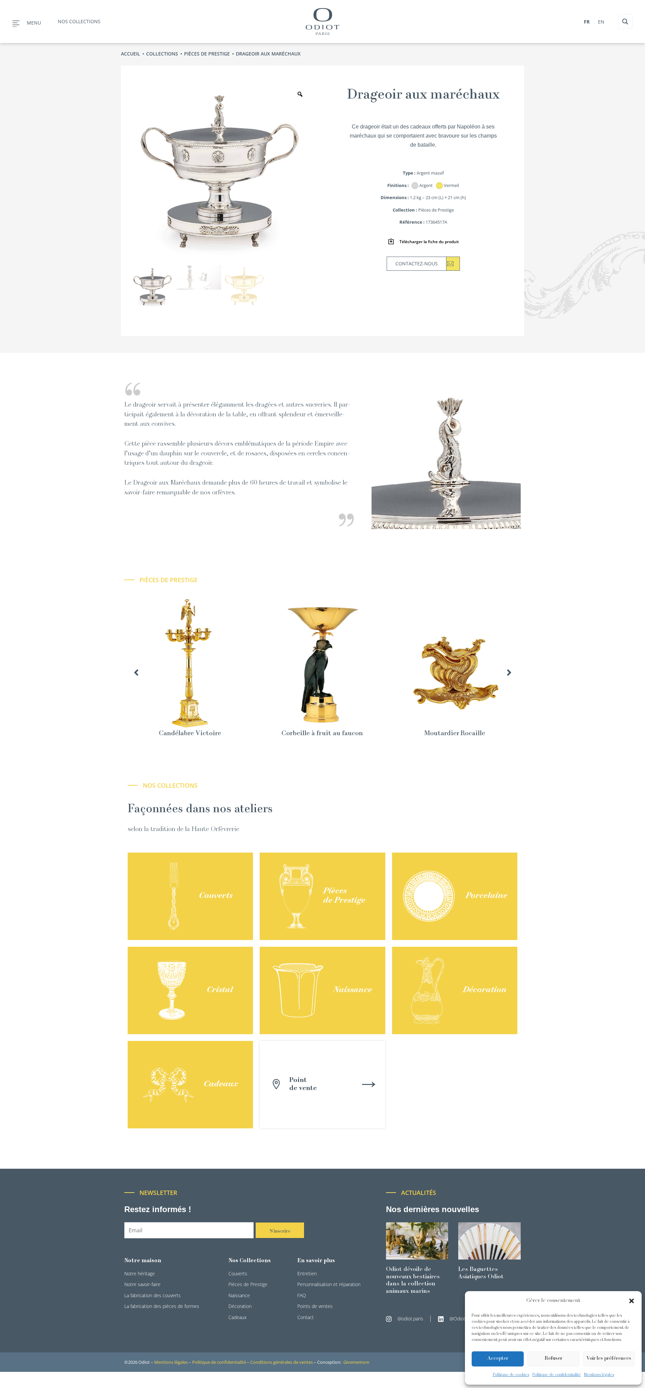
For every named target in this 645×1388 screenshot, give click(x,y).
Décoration (240, 1306)
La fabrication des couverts (152, 1295)
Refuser (553, 1358)
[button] (631, 1301)
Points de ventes (315, 1306)
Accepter (497, 1358)
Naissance (239, 1295)
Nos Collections (249, 1261)
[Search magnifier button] (625, 21)
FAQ (301, 1295)
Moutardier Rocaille (454, 733)
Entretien (307, 1273)
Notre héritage (139, 1273)
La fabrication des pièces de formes (161, 1306)
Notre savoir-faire (142, 1284)
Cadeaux (237, 1317)
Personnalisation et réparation (328, 1284)
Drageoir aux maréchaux (269, 53)
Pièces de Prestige (207, 53)
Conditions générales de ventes (281, 1362)
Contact (305, 1317)
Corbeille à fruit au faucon (322, 733)
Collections (162, 53)
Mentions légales (599, 1375)
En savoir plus (316, 1261)
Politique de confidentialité (556, 1375)
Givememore (356, 1362)
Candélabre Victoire (190, 733)
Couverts (237, 1273)
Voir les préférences (609, 1358)
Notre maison (142, 1261)
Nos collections (79, 21)
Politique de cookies (511, 1375)
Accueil (131, 53)
